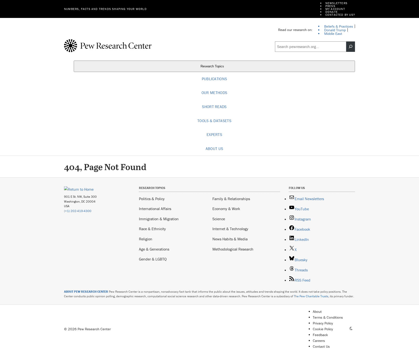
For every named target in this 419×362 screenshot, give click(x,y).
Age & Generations (154, 249)
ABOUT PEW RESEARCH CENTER (86, 292)
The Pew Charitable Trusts (311, 296)
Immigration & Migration (159, 218)
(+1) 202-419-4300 (77, 211)
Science (218, 218)
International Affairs (155, 208)
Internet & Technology (230, 228)
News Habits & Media (230, 238)
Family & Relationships (231, 198)
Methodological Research (232, 249)
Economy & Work (226, 208)
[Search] (350, 46)
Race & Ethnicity (152, 228)
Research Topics (213, 66)
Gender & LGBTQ (153, 259)
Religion (145, 238)
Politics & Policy (152, 198)
